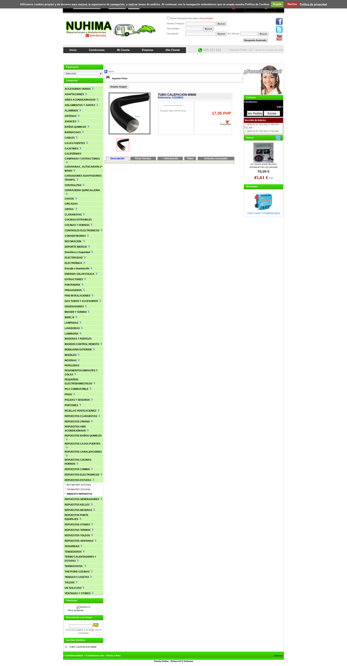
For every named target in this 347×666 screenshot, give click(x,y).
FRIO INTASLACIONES (77, 295)
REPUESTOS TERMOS (77, 530)
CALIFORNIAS (73, 153)
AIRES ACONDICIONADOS (80, 99)
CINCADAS (71, 203)
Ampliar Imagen (118, 86)
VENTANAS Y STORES (78, 593)
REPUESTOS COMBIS (77, 469)
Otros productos (76, 610)
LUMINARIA (71, 333)
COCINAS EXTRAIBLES (78, 219)
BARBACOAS (73, 132)
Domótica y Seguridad (77, 252)
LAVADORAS (72, 328)
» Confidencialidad (73, 655)
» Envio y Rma (112, 655)
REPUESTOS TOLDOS (77, 535)
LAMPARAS (71, 322)
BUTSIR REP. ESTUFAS (79, 485)
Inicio (73, 49)
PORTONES (71, 405)
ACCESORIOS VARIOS (78, 88)
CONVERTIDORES (75, 236)
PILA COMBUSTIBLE (76, 389)
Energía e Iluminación (77, 268)
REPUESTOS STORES (77, 524)
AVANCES (70, 121)
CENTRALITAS (73, 185)
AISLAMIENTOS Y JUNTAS (80, 105)
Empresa (147, 49)
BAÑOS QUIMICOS (75, 127)
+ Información (170, 158)
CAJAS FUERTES (75, 143)
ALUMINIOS (71, 110)
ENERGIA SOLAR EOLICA (79, 274)
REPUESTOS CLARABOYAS (81, 416)
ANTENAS (71, 116)
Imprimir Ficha (119, 78)
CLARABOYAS (73, 214)
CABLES (70, 137)
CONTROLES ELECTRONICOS (82, 230)
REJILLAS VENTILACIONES (80, 410)
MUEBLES (71, 355)
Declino (292, 4)
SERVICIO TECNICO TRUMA (263, 131)
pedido (272, 113)
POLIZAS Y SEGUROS (77, 399)
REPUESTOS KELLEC (77, 504)
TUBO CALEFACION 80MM (82, 647)
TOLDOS (70, 582)
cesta (255, 113)
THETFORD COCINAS (77, 571)
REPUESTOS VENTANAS (79, 540)
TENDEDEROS (73, 551)
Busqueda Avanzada (255, 40)
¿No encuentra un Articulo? (269, 57)
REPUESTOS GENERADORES (82, 499)
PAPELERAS (72, 365)
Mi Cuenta (123, 49)
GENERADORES (74, 306)
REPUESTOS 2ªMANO (77, 421)
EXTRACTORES (74, 279)
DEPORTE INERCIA (76, 246)
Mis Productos (244, 57)
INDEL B (69, 317)
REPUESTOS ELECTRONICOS (82, 474)
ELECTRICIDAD (74, 257)
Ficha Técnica (143, 158)
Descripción (117, 158)
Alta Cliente (172, 49)
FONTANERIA (72, 284)
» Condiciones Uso (94, 655)
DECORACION (73, 241)
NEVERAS (71, 360)
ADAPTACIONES (74, 94)
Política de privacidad (313, 4)
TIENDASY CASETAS (77, 577)
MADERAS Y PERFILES (78, 338)
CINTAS (69, 209)
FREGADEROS (73, 290)
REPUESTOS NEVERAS (78, 510)
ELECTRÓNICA (73, 263)
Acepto (277, 4)
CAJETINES (71, 148)
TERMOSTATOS (74, 566)
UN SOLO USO (73, 588)
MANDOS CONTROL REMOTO (82, 344)
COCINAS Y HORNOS (77, 225)
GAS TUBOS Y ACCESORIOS (81, 301)
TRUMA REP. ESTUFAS (78, 489)
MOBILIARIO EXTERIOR (78, 349)
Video (190, 158)
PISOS (68, 394)
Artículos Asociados (216, 158)
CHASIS (69, 198)
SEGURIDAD (72, 546)
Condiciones (97, 49)
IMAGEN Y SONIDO (76, 312)
